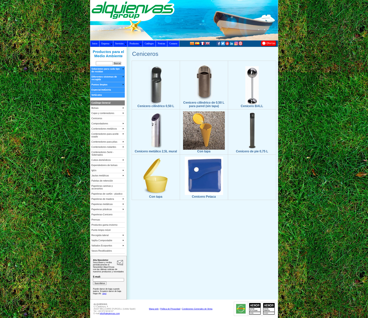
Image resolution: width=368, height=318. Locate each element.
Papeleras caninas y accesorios (102, 187)
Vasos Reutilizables (101, 250)
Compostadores (99, 123)
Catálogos (149, 43)
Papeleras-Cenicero (102, 214)
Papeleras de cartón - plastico (106, 193)
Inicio (94, 43)
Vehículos (96, 95)
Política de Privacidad (170, 309)
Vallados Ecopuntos (101, 245)
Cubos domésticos (101, 160)
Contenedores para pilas (104, 141)
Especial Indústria (101, 89)
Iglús (93, 170)
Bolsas (95, 108)
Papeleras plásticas (101, 209)
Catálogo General (100, 103)
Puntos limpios (99, 84)
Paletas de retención (102, 180)
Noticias (161, 43)
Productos (134, 43)
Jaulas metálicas (100, 175)
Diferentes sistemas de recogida (104, 78)
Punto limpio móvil (101, 230)
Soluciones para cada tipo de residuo (105, 70)
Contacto (173, 43)
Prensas (95, 219)
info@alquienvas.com (110, 313)
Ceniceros (96, 118)
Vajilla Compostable (101, 240)
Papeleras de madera (102, 199)
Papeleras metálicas (102, 204)
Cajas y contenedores (102, 113)
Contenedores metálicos (104, 128)
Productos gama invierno (104, 225)
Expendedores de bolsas (104, 165)
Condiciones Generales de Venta (197, 309)
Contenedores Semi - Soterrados (102, 153)
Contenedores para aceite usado (105, 135)
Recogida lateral (100, 235)
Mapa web (154, 309)
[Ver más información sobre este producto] (156, 103)
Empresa (105, 43)
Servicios (119, 43)
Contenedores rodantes (103, 147)
